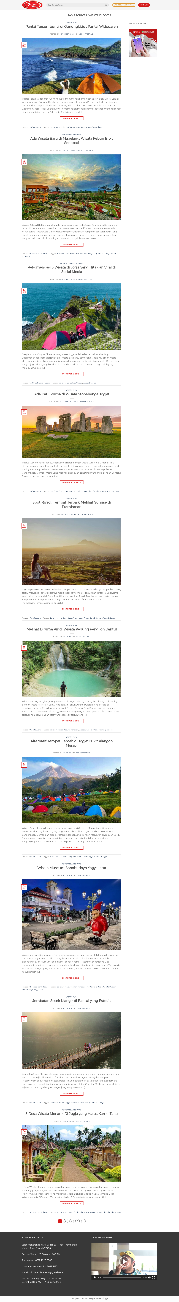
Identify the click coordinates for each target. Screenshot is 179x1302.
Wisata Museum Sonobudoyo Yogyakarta (71, 868)
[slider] (122, 1277)
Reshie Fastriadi (86, 34)
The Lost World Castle (72, 491)
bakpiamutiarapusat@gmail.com (46, 1272)
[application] (124, 1261)
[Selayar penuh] (153, 1277)
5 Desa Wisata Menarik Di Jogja (70, 1212)
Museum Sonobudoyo (79, 987)
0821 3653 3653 (50, 1266)
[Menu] (155, 5)
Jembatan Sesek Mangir (81, 1103)
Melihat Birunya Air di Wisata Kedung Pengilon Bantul (72, 629)
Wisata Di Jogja (73, 127)
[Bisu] (149, 1277)
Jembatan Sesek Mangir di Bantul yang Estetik (71, 1001)
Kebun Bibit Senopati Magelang (83, 254)
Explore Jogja (87, 857)
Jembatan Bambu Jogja (60, 1103)
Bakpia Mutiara (63, 254)
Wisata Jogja (115, 1212)
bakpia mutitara (56, 730)
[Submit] (106, 5)
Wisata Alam (71, 23)
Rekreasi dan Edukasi (72, 134)
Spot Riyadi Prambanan (73, 618)
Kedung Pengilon (71, 730)
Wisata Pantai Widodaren (91, 127)
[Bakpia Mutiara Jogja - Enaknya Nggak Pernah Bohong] (32, 4)
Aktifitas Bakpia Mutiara (71, 263)
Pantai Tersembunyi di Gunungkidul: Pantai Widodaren (72, 26)
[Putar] (95, 1277)
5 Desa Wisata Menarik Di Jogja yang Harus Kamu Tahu (72, 1114)
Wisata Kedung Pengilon (103, 730)
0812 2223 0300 (43, 1260)
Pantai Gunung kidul (58, 127)
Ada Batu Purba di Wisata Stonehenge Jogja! (71, 394)
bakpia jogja (64, 383)
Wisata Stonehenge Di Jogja (107, 491)
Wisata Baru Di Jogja (92, 618)
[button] (124, 1261)
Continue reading (71, 118)
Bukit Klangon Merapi (72, 857)
